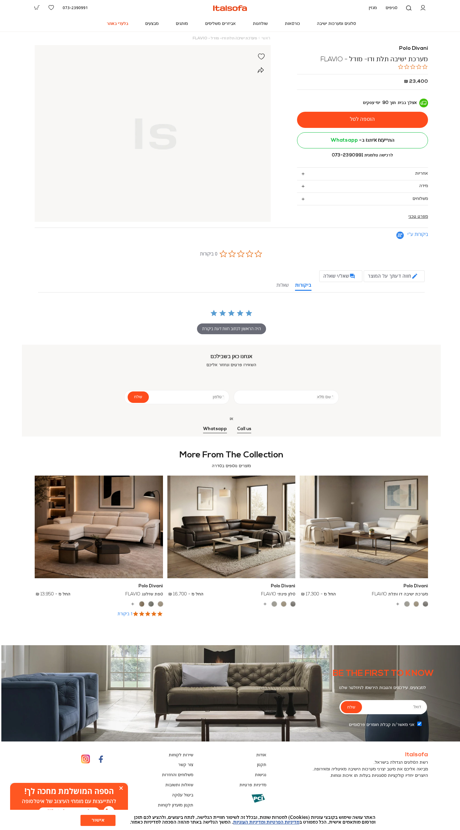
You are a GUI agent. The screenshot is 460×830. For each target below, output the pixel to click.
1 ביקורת (125, 614)
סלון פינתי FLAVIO (278, 594)
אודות (261, 755)
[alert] (69, 801)
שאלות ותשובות (179, 785)
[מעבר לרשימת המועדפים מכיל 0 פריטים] (51, 7)
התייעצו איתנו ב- (362, 140)
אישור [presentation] (98, 820)
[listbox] (364, 604)
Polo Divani (413, 48)
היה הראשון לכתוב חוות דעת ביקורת (231, 329)
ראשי (266, 38)
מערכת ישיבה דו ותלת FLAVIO (400, 594)
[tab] (362, 173)
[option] (425, 604)
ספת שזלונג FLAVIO (144, 594)
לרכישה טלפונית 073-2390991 (362, 155)
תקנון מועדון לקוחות (175, 805)
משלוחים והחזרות (177, 775)
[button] (423, 8)
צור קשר (185, 765)
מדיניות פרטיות (252, 785)
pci (247, 803)
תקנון (261, 765)
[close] (121, 788)
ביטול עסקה (182, 795)
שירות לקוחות (181, 755)
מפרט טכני (418, 216)
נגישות (260, 775)
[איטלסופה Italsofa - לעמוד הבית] (230, 8)
